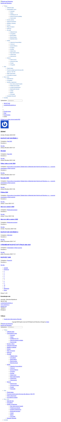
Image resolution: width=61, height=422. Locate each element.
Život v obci (6, 77)
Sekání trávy (13, 51)
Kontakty (6, 97)
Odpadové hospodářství (15, 42)
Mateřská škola (13, 38)
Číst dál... (3, 146)
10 (4, 285)
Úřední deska (10, 68)
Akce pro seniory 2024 (7, 206)
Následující (6, 288)
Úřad (5, 66)
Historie (9, 58)
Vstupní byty (13, 54)
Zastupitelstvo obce (11, 9)
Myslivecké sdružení (14, 89)
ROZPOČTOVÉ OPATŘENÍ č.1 (9, 138)
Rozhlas (12, 49)
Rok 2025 (9, 141)
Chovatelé (12, 94)
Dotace (8, 25)
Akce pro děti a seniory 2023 (9, 219)
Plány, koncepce (10, 26)
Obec (6, 6)
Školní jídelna (13, 35)
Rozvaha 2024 (5, 178)
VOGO (47, 322)
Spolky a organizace (11, 82)
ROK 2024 (9, 235)
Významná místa (14, 61)
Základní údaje (10, 7)
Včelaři (11, 90)
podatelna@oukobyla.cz (10, 105)
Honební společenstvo (15, 87)
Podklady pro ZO (14, 14)
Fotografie (12, 64)
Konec (5, 290)
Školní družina (13, 37)
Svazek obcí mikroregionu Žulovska (12, 319)
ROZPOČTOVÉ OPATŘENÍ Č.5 (9, 232)
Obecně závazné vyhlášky (16, 16)
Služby (8, 40)
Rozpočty (9, 260)
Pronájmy (12, 47)
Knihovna (9, 28)
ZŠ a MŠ (9, 30)
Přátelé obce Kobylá (14, 85)
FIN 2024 (3, 151)
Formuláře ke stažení (11, 75)
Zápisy (11, 13)
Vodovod (12, 44)
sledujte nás (4, 306)
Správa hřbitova (13, 45)
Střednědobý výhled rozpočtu (14, 247)
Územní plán (13, 18)
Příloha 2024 (4, 192)
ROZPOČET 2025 (6, 257)
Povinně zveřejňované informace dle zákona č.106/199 (21, 394)
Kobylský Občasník (11, 96)
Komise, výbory (10, 19)
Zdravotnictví (13, 56)
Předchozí (6, 269)
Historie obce (13, 59)
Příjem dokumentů (11, 73)
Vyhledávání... (4, 100)
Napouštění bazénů (14, 52)
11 (4, 287)
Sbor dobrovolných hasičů (16, 84)
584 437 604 (7, 103)
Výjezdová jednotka (11, 21)
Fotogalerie (12, 33)
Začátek (6, 268)
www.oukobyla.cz (5, 304)
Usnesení (12, 11)
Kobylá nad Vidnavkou (6, 3)
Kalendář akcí (10, 78)
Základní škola (13, 32)
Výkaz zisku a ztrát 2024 (8, 163)
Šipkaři (11, 92)
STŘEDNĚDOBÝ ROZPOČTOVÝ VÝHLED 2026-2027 (16, 244)
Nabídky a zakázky (11, 23)
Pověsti (12, 63)
